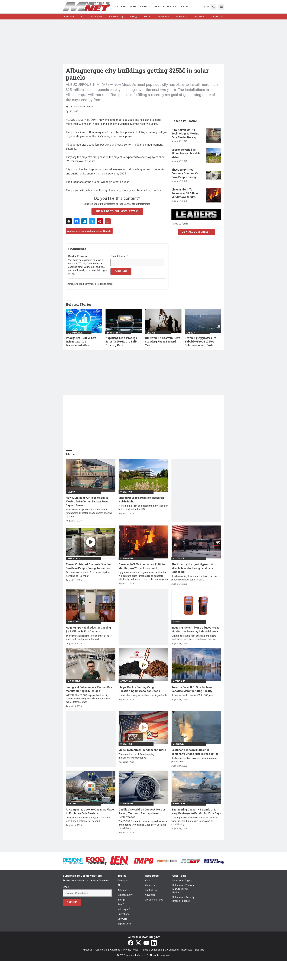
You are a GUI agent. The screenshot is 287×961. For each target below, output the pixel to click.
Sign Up (72, 902)
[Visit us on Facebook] (130, 943)
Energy (151, 333)
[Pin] (100, 221)
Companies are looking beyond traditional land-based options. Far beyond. (88, 819)
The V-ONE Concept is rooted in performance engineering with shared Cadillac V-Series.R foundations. (143, 825)
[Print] (69, 221)
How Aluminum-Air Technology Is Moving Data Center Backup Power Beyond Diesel (185, 133)
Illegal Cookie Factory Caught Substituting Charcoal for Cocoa (139, 689)
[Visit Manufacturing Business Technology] (214, 860)
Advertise (115, 949)
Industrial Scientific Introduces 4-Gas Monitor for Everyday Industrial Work (195, 629)
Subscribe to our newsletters (117, 211)
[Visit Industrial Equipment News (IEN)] (119, 860)
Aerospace (178, 558)
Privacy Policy (130, 949)
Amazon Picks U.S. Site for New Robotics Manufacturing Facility (191, 689)
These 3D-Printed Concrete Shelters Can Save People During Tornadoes (185, 173)
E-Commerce (75, 333)
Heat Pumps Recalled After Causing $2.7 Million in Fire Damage (88, 629)
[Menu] (221, 7)
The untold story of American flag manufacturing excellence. (136, 756)
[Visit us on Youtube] (146, 943)
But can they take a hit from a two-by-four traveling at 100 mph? (88, 574)
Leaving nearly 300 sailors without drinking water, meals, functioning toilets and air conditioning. (194, 821)
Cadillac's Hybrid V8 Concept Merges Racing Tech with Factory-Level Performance (142, 813)
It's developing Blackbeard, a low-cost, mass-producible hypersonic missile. (196, 578)
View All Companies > (196, 231)
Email (66, 887)
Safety (176, 621)
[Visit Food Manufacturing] (96, 860)
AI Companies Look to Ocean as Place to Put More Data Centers (90, 811)
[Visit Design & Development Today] (73, 860)
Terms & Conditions (151, 949)
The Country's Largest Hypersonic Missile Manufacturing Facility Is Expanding (192, 568)
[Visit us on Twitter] (138, 943)
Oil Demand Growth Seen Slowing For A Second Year (162, 341)
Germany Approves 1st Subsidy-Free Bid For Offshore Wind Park (200, 341)
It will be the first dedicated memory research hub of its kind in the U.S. (143, 507)
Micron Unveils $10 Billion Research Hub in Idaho (186, 153)
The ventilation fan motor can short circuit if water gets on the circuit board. (89, 637)
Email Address (119, 256)
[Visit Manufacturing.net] (190, 860)
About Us (87, 949)
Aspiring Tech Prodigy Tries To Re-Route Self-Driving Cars (121, 341)
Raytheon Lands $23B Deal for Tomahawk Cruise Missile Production (195, 751)
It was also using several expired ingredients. (143, 695)
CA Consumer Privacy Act (178, 949)
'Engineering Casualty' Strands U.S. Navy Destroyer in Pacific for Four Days (196, 811)
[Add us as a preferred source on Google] (108, 221)
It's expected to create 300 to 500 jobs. (192, 695)
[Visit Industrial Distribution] (167, 860)
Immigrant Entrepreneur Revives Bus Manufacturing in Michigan (89, 689)
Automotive (126, 558)
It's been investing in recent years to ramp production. (194, 760)
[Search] (213, 7)
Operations (126, 492)
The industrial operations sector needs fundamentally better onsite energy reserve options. (89, 513)
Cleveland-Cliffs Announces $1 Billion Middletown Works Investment (184, 193)
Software (73, 803)
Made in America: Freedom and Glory (142, 749)
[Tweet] (92, 221)
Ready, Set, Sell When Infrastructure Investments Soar (81, 341)
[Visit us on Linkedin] (154, 943)
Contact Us (101, 949)
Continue (121, 271)
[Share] (77, 221)
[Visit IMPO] (143, 860)
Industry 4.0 (114, 333)
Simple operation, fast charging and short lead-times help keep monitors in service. (193, 637)
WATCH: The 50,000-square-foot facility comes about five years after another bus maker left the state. (88, 698)
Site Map (199, 949)
